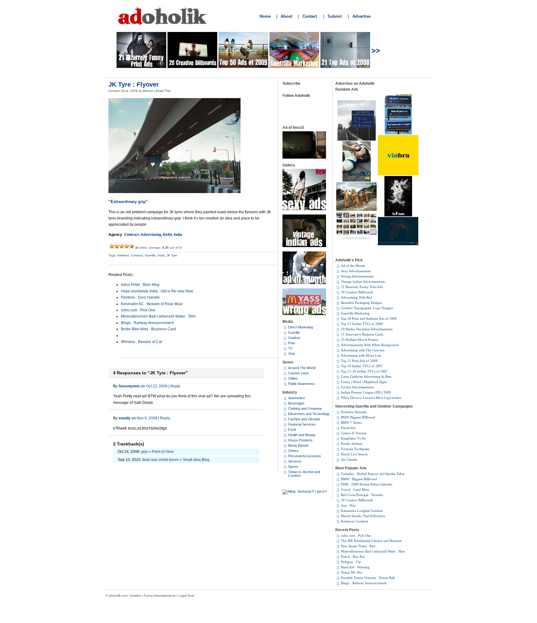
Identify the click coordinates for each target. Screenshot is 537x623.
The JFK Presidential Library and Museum (371, 541)
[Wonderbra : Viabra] (398, 174)
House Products (300, 440)
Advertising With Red (356, 297)
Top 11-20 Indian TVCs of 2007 (364, 371)
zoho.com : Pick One (138, 310)
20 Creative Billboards (357, 292)
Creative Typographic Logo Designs (367, 308)
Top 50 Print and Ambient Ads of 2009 (369, 318)
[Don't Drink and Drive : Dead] (356, 139)
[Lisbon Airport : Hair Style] (398, 244)
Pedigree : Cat (351, 562)
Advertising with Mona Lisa (361, 355)
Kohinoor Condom (354, 521)
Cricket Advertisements (357, 387)
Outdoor (294, 338)
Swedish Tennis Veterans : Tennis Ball (368, 578)
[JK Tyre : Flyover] (174, 192)
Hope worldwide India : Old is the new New (157, 291)
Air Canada (349, 459)
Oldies (293, 378)
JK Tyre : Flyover (133, 84)
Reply (175, 386)
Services (294, 461)
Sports (293, 466)
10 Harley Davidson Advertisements (366, 329)
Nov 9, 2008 (147, 418)
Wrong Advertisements (357, 276)
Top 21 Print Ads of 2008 (359, 361)
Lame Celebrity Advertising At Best (366, 376)
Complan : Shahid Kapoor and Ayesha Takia (372, 474)
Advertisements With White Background (370, 345)
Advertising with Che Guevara (362, 350)
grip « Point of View (157, 451)
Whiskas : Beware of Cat (141, 342)
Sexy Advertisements (356, 271)
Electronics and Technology (309, 414)
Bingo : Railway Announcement (147, 323)
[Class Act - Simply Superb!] (131, 246)
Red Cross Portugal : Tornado (362, 495)
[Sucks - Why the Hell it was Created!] (111, 246)
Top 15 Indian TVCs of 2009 (362, 324)
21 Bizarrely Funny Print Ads (362, 287)
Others (293, 451)
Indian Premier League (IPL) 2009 (366, 392)
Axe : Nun (348, 505)
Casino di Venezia (353, 433)
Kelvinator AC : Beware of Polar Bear (152, 304)
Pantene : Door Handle (140, 297)
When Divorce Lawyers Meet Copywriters (371, 398)
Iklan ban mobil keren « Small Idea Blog (175, 460)
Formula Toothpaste (355, 449)
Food (292, 429)
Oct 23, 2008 (157, 386)
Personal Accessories (304, 456)
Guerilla (150, 255)
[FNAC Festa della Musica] (356, 180)
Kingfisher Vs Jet (353, 438)
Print (291, 343)
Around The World (301, 368)
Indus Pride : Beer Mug (140, 284)
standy (124, 418)
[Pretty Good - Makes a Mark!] (126, 246)
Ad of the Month (353, 266)
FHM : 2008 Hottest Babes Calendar (366, 484)
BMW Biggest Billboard (358, 417)
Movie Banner (298, 445)
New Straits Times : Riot (358, 546)
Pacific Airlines (351, 443)
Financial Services (302, 424)
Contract (137, 255)
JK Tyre (172, 255)
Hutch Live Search (354, 454)
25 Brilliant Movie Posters (359, 339)
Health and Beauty (302, 435)
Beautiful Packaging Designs (361, 303)
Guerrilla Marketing (355, 313)
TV (290, 348)
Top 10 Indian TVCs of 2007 (362, 366)
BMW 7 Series (351, 422)
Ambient (123, 255)
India (161, 255)
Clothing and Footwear (305, 408)
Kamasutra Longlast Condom (362, 510)
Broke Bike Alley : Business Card (148, 329)
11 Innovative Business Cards (362, 334)
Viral (291, 353)
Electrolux (348, 428)
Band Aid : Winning (355, 567)
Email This (163, 91)
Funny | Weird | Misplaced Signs (364, 382)
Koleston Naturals (353, 412)
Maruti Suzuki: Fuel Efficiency (363, 516)
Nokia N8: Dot (351, 572)
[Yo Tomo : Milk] (398, 215)
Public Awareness (301, 384)
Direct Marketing (300, 327)
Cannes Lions (298, 373)
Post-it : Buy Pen (353, 556)
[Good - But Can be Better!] (121, 246)
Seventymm (129, 386)
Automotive (296, 398)
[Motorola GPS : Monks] (356, 209)
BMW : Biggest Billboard (359, 479)
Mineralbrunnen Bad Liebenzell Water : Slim (158, 316)
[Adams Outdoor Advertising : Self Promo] (398, 133)
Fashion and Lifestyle (304, 419)
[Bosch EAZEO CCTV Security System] (356, 238)
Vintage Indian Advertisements (363, 281)
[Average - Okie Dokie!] (116, 246)
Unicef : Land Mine (355, 489)
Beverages (296, 403)
